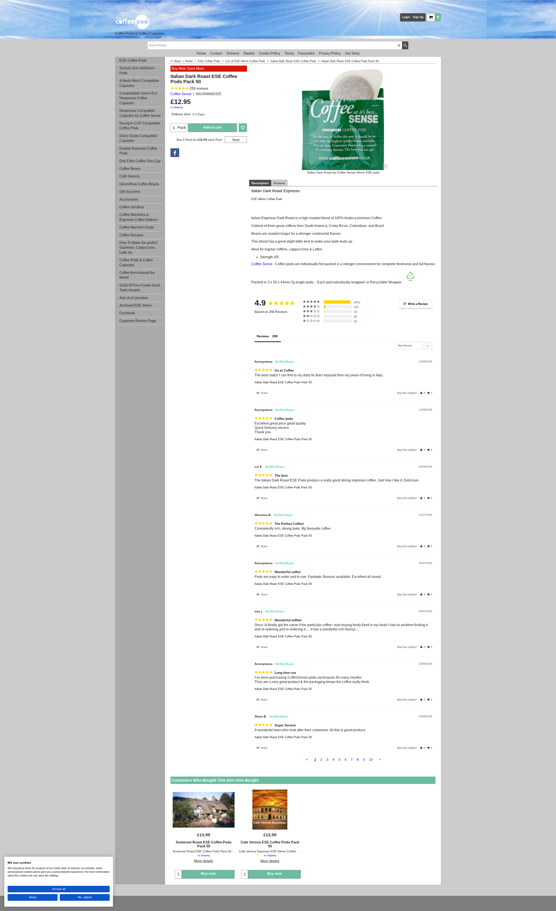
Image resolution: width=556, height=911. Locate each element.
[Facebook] (174, 152)
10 (370, 759)
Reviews (279, 183)
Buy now (208, 873)
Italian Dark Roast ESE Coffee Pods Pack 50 (283, 382)
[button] (422, 393)
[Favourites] (243, 128)
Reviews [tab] (263, 336)
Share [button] (264, 393)
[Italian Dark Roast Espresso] (343, 118)
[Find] (405, 45)
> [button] (380, 759)
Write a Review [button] (418, 304)
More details (203, 861)
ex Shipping (176, 107)
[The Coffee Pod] (139, 22)
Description (260, 183)
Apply (236, 139)
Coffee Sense (181, 94)
